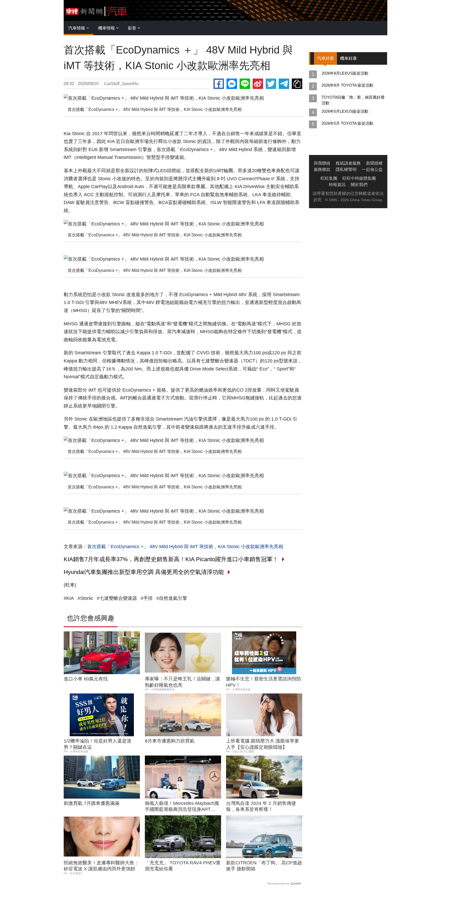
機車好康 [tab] (348, 58)
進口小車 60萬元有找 (86, 678)
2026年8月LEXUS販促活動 (345, 73)
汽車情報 (76, 28)
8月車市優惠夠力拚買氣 (169, 741)
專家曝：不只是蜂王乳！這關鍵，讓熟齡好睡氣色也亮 (182, 681)
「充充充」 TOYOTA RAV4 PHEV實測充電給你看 (183, 865)
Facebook (218, 84)
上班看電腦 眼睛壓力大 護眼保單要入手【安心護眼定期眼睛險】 (262, 744)
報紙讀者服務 (348, 163)
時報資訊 (337, 184)
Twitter (271, 84)
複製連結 (297, 84)
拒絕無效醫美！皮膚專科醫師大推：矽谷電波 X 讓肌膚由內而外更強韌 (101, 865)
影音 (132, 28)
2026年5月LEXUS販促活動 (345, 111)
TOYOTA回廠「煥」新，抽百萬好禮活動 (353, 100)
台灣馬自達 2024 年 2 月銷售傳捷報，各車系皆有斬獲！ (261, 806)
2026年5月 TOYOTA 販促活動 (347, 123)
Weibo (258, 84)
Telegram (284, 84)
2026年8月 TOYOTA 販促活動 (347, 85)
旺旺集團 (329, 178)
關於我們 (359, 184)
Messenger (232, 84)
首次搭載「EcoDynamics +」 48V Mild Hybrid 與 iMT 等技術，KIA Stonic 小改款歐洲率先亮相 (185, 546)
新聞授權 (374, 163)
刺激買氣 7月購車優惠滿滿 (91, 803)
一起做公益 (372, 169)
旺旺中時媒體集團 (359, 178)
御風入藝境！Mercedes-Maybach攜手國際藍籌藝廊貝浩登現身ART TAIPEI (182, 807)
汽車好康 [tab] (325, 58)
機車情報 (106, 28)
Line (245, 84)
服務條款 (322, 169)
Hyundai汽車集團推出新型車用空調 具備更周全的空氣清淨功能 (144, 572)
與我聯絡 (322, 163)
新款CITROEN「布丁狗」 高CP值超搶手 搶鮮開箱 (264, 865)
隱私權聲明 (346, 169)
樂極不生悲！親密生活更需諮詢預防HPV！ (263, 681)
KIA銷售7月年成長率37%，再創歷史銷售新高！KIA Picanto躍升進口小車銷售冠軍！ (171, 559)
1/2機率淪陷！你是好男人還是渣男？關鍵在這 (97, 744)
